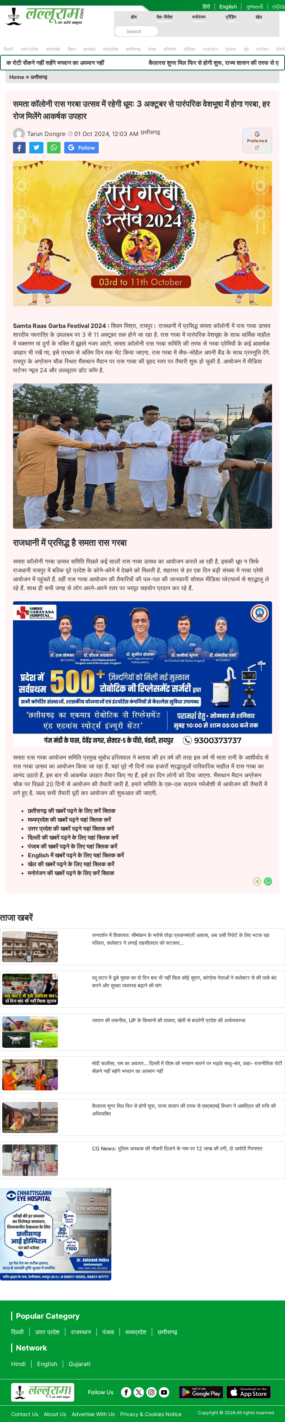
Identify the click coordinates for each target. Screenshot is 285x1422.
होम (134, 17)
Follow (86, 147)
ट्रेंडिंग (231, 17)
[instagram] (151, 1392)
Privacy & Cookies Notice (150, 1414)
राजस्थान (210, 49)
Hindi (18, 1364)
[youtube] (164, 1392)
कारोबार (262, 49)
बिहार (72, 49)
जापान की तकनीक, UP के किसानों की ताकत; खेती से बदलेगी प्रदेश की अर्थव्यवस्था (168, 1020)
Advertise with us (93, 1414)
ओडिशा (190, 49)
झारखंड (89, 49)
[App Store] (248, 1392)
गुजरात (230, 49)
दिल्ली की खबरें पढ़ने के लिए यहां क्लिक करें (73, 837)
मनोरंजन (199, 17)
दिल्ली (8, 49)
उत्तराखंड (53, 49)
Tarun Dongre (46, 133)
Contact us (24, 1414)
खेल (259, 17)
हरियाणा (170, 49)
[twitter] (139, 1392)
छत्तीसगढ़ (133, 49)
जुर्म (246, 49)
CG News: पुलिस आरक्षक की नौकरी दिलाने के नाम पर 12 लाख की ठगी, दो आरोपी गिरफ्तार (177, 1148)
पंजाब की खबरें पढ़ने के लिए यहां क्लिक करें (72, 846)
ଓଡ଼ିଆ (278, 6)
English (228, 6)
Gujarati (80, 1364)
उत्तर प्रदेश (29, 49)
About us (55, 1414)
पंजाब (152, 49)
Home (16, 77)
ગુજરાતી (254, 6)
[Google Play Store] (201, 1392)
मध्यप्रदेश (110, 49)
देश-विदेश (165, 17)
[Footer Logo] (42, 1392)
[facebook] (126, 1392)
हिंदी (206, 6)
